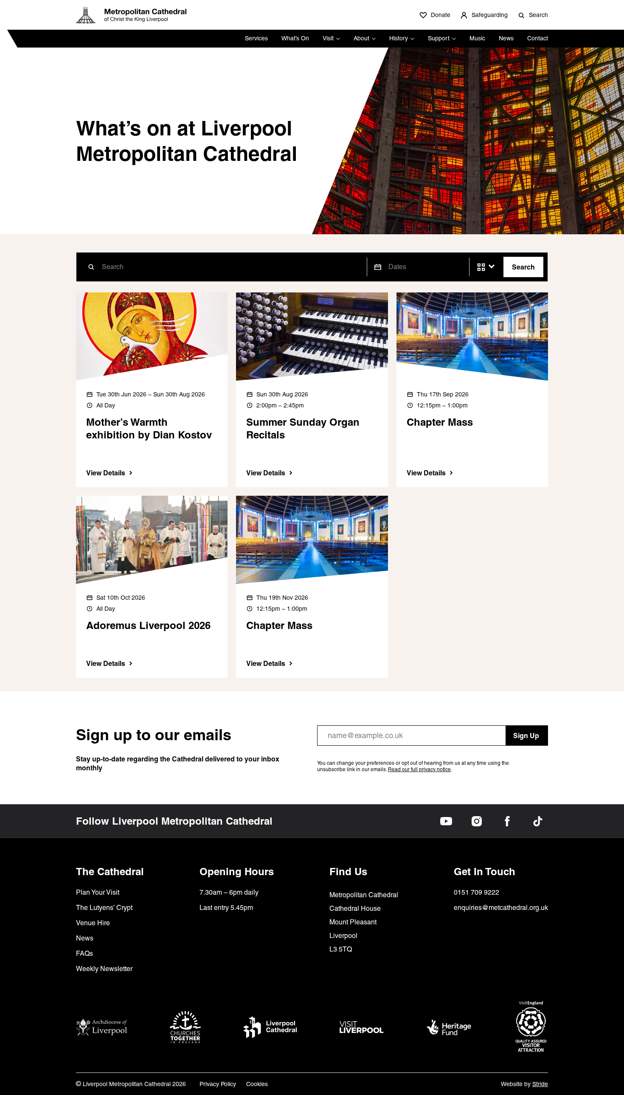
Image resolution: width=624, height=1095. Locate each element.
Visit (328, 38)
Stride (540, 1084)
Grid (481, 267)
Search (523, 267)
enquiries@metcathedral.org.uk (501, 908)
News (506, 38)
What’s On (295, 38)
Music (477, 38)
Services (256, 38)
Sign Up (526, 735)
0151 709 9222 (476, 892)
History (398, 38)
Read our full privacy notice (419, 769)
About (361, 38)
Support (439, 38)
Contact (537, 38)
